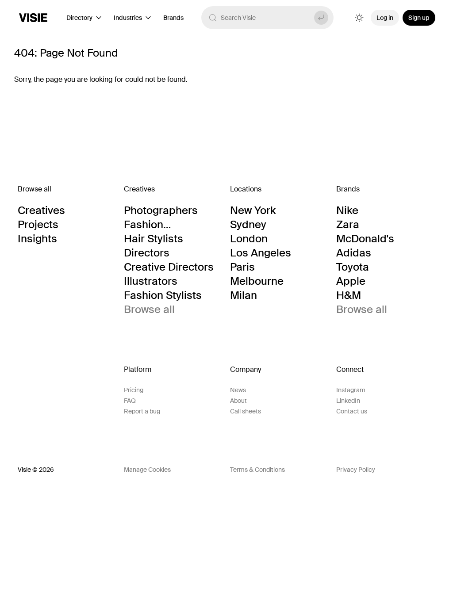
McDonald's (365, 238)
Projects (38, 224)
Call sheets (245, 411)
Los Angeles (260, 253)
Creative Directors (169, 267)
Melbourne (257, 281)
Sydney (248, 224)
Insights (37, 238)
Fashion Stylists (163, 295)
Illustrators (150, 281)
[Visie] (33, 17)
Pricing (133, 390)
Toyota (352, 267)
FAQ (130, 401)
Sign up (419, 18)
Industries (128, 18)
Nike (347, 210)
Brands (173, 18)
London (249, 238)
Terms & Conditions (257, 470)
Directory (79, 18)
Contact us (351, 411)
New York (253, 210)
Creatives (41, 210)
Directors (146, 253)
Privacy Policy (355, 470)
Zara (347, 224)
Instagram (350, 390)
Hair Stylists (153, 238)
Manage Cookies (147, 470)
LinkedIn (348, 401)
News (238, 390)
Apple (350, 281)
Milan (243, 295)
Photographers (161, 210)
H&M (348, 295)
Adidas (353, 253)
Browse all (149, 309)
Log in (384, 18)
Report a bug (142, 411)
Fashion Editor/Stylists (158, 224)
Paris (242, 267)
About (238, 401)
